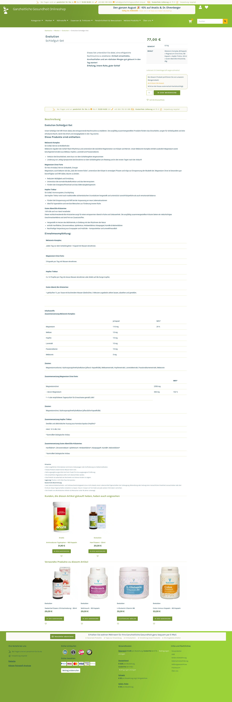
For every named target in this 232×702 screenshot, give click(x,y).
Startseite (48, 30)
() (127, 670)
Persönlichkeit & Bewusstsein (108, 20)
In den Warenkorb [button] (61, 551)
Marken (48, 20)
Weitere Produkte (131, 20)
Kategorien (36, 20)
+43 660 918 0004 (104, 2)
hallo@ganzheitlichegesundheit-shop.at (131, 2)
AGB (173, 654)
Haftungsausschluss (179, 664)
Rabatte (11, 661)
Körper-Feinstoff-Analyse (19, 665)
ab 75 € (163, 2)
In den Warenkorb (166, 93)
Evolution (65, 30)
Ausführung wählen (127, 619)
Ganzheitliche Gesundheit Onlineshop (39, 9)
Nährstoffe (61, 20)
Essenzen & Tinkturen (81, 20)
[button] (155, 99)
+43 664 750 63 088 (121, 109)
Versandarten (176, 651)
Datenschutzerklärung (180, 661)
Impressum (176, 668)
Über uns (147, 20)
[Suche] (225, 21)
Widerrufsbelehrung (179, 658)
